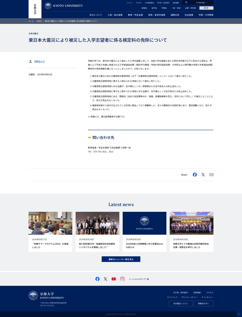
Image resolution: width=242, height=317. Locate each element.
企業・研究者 (190, 8)
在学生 (154, 8)
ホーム (31, 21)
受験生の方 (39, 61)
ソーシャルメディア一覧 (139, 279)
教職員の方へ (203, 303)
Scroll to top (239, 314)
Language (200, 2)
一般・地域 (176, 8)
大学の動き (33, 33)
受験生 (144, 8)
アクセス (139, 3)
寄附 (206, 8)
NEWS (39, 21)
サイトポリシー (207, 297)
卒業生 (164, 8)
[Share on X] (203, 174)
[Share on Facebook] (195, 175)
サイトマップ (172, 297)
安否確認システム (180, 303)
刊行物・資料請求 (163, 3)
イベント (129, 3)
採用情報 (176, 3)
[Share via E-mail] (211, 174)
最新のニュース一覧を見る (121, 259)
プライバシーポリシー (189, 297)
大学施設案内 (149, 3)
